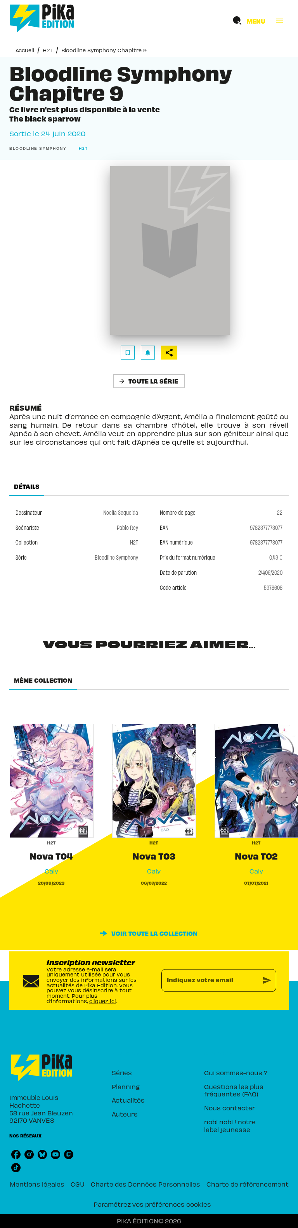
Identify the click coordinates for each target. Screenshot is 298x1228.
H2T (48, 50)
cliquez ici (102, 1001)
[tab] (26, 486)
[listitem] (16, 1154)
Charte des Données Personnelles (145, 1184)
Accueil (25, 50)
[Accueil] (41, 18)
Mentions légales (37, 1184)
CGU (78, 1184)
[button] (39, 148)
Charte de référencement (247, 1184)
